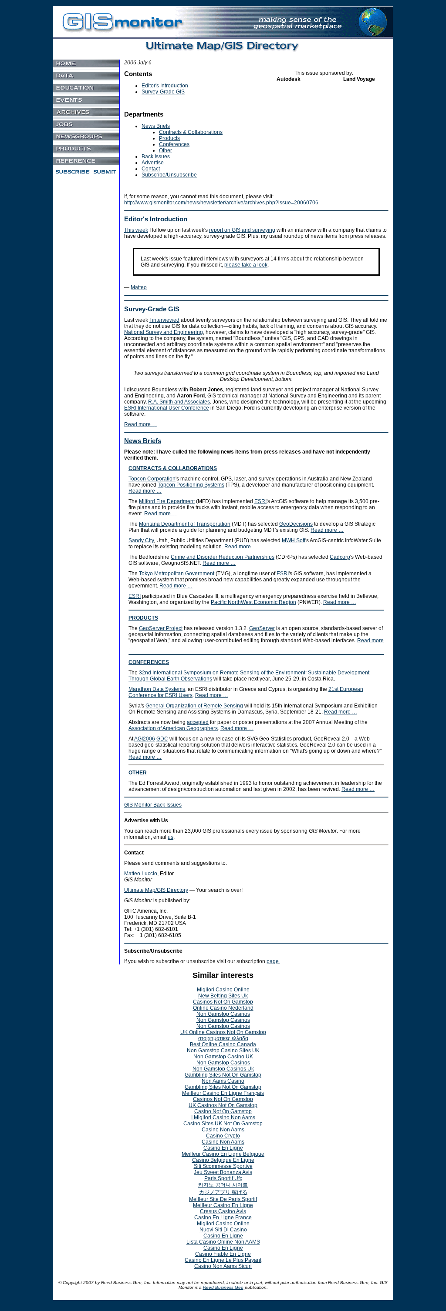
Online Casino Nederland (223, 1008)
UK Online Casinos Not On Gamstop (223, 1032)
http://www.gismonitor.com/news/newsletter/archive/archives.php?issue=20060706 (221, 203)
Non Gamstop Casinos (223, 1014)
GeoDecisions (296, 524)
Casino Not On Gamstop (223, 1111)
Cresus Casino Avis (223, 1211)
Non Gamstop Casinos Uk (223, 1069)
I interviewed (164, 320)
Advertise (153, 163)
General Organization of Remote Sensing (194, 706)
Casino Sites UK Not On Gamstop (223, 1124)
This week (136, 230)
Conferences (174, 144)
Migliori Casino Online (223, 990)
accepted (198, 722)
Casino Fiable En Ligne (223, 1254)
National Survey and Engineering (163, 332)
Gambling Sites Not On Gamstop (223, 1075)
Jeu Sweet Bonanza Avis (223, 1172)
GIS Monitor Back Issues (153, 805)
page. (273, 961)
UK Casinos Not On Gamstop (223, 1105)
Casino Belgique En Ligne (223, 1160)
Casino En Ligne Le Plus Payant (223, 1260)
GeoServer (262, 628)
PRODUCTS (143, 618)
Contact (151, 169)
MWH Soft (293, 540)
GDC (162, 739)
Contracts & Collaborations (191, 132)
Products (169, 138)
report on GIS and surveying (242, 230)
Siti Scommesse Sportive (223, 1166)
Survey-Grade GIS (163, 92)
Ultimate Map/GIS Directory (156, 890)
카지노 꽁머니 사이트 (223, 1185)
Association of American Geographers (173, 728)
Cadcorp (340, 557)
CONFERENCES (148, 662)
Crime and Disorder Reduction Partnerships (222, 557)
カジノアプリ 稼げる (223, 1192)
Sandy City (141, 540)
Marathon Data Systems (156, 689)
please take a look (245, 265)
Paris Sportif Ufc (223, 1178)
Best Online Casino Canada (223, 1044)
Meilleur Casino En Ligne (223, 1205)
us (170, 837)
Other (165, 150)
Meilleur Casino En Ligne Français (223, 1093)
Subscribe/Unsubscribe (169, 175)
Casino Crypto (223, 1136)
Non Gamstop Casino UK (223, 1057)
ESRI (260, 501)
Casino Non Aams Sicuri (223, 1266)
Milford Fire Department (167, 501)
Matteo (139, 287)
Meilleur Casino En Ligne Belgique (223, 1154)
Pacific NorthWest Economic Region (253, 602)
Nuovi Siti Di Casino (223, 1230)
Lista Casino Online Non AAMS (223, 1242)
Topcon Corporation (152, 479)
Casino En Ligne (223, 1148)
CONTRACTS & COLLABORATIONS (172, 468)
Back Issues (156, 156)
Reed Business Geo (223, 1287)
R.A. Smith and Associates (179, 402)
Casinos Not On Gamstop (223, 1002)
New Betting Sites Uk (223, 996)
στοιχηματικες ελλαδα (223, 1038)
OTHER (137, 773)
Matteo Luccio (140, 874)
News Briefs (156, 126)
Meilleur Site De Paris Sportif (223, 1199)
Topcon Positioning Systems (191, 485)
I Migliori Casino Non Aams (223, 1117)
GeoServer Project (160, 628)
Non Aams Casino (223, 1081)
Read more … (140, 424)
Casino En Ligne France (223, 1217)
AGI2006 (144, 739)
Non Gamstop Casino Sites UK (223, 1050)
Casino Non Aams (223, 1130)
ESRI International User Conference (166, 408)
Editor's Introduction (165, 86)
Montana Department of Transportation (184, 524)
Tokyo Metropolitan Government (176, 573)
